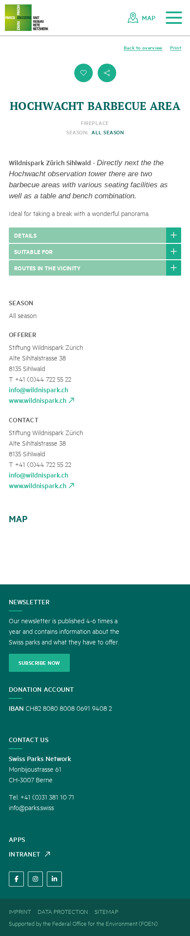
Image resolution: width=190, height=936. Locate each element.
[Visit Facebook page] (16, 879)
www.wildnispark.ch (37, 400)
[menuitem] (141, 17)
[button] (83, 73)
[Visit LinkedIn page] (54, 879)
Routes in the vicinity (47, 267)
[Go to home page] (26, 18)
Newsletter (29, 601)
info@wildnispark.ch (38, 389)
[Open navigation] (174, 18)
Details (25, 235)
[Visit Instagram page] (35, 879)
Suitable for (33, 251)
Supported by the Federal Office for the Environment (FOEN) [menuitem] (83, 923)
